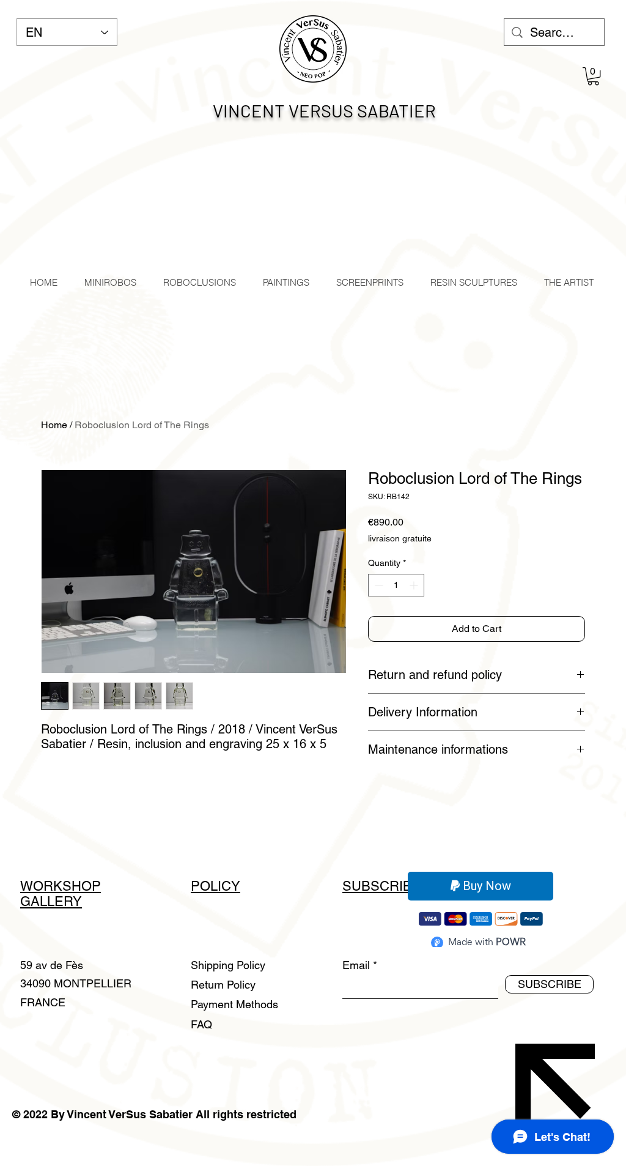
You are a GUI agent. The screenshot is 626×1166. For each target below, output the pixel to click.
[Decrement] (377, 585)
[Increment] (414, 585)
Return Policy (225, 984)
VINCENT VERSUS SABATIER (324, 110)
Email (356, 965)
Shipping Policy (228, 965)
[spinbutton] (396, 585)
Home (54, 425)
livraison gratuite (400, 538)
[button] (593, 76)
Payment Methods (236, 1004)
